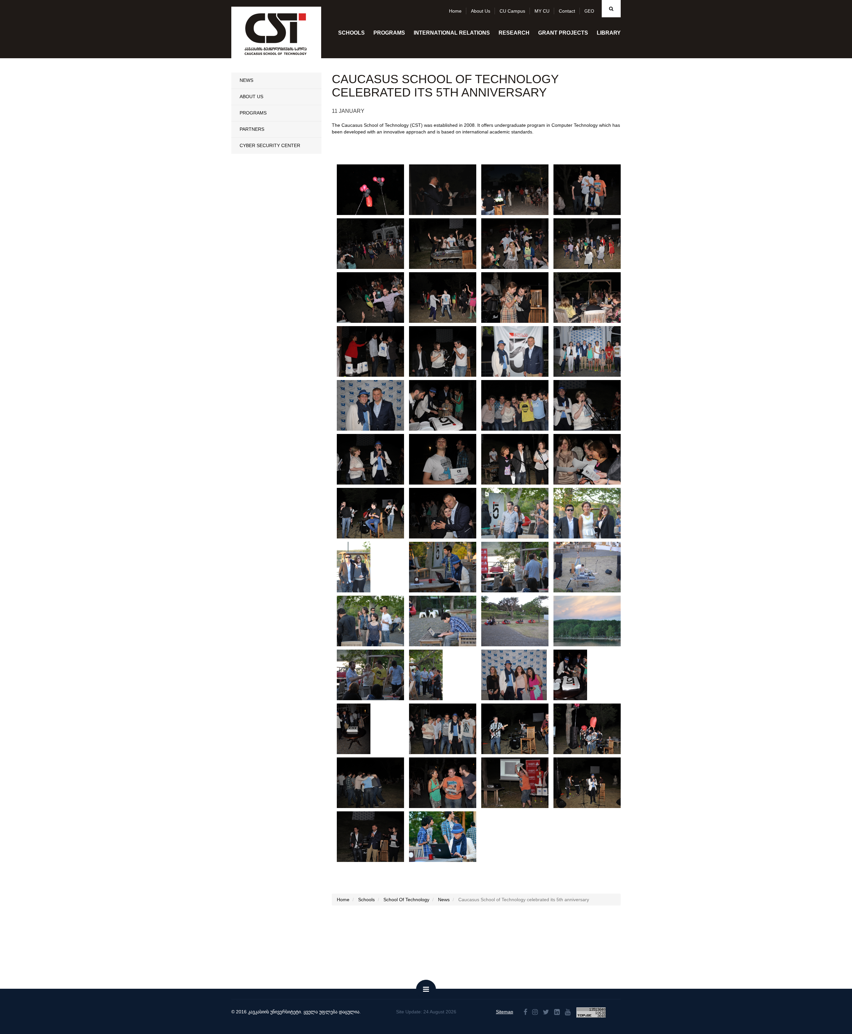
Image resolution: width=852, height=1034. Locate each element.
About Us (251, 96)
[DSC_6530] (447, 297)
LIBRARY (609, 33)
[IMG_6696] (591, 459)
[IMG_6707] (447, 459)
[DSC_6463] (447, 513)
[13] (426, 675)
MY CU (541, 11)
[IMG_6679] (591, 297)
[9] (354, 567)
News (246, 80)
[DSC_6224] (375, 836)
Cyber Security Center (270, 145)
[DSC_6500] (519, 297)
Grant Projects (563, 33)
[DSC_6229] (591, 782)
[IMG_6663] (519, 189)
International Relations (452, 33)
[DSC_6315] (447, 782)
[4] (447, 621)
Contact (567, 11)
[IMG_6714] (591, 405)
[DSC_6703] (375, 243)
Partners (252, 129)
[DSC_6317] (375, 782)
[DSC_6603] (519, 243)
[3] (519, 621)
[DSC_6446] (570, 675)
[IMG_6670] (447, 189)
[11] (519, 513)
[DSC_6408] (519, 729)
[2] (591, 621)
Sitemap (504, 1011)
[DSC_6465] (375, 513)
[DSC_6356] (591, 729)
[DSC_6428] (353, 729)
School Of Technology (406, 899)
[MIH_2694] (591, 351)
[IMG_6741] (447, 405)
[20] (514, 675)
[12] (374, 675)
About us (480, 11)
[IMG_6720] (519, 405)
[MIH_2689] (374, 405)
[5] (374, 621)
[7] (519, 567)
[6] (591, 567)
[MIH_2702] (375, 189)
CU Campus (512, 11)
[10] (591, 513)
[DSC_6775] (591, 189)
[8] (447, 567)
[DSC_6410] (447, 729)
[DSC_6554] (591, 243)
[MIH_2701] (519, 351)
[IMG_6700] (519, 459)
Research (514, 33)
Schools (351, 33)
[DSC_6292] (519, 782)
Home (455, 11)
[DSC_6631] (447, 243)
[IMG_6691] (375, 351)
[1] (447, 836)
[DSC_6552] (375, 297)
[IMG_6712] (375, 459)
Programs (389, 33)
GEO (589, 11)
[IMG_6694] (447, 351)
